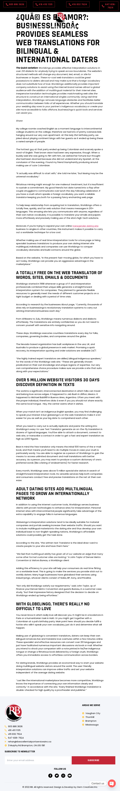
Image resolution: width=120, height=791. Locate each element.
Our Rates (73, 27)
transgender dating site (85, 225)
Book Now (89, 27)
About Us (41, 27)
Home (29, 27)
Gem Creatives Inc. (87, 787)
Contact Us (57, 27)
